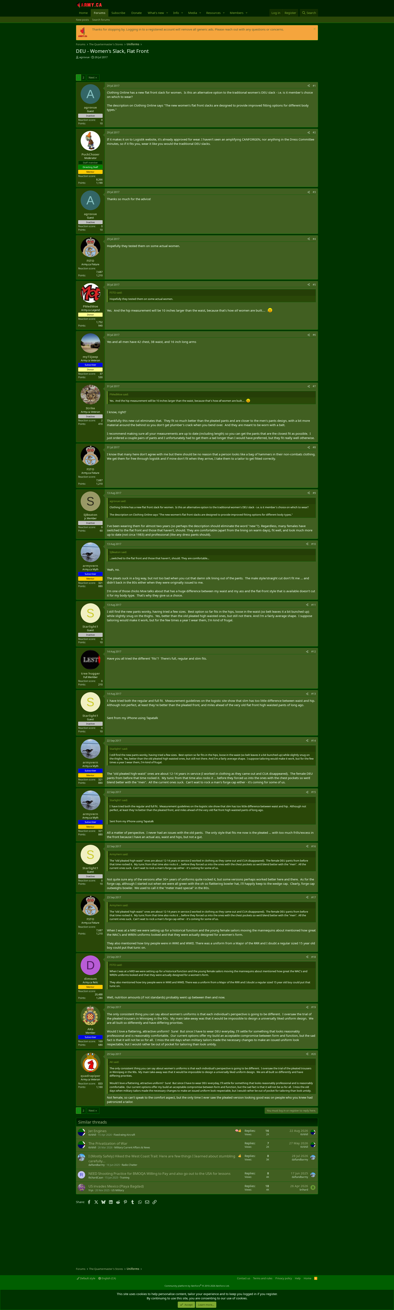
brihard (304, 1189)
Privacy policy (283, 1278)
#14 (313, 740)
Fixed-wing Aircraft (124, 1134)
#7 (314, 386)
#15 (313, 792)
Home (83, 13)
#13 (313, 693)
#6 (314, 335)
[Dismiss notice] (314, 29)
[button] (167, 13)
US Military (117, 1190)
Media (192, 13)
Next (92, 77)
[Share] (308, 86)
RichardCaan (95, 1177)
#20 (313, 1054)
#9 (314, 493)
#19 (313, 1007)
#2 (314, 132)
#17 (313, 897)
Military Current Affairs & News (132, 1147)
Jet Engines (97, 1131)
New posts (82, 20)
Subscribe (118, 13)
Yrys (90, 1190)
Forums (99, 13)
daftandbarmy (96, 1165)
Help (298, 1278)
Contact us (243, 1278)
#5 (314, 284)
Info (176, 13)
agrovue (84, 57)
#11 (313, 605)
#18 (313, 957)
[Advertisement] (124, 67)
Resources (213, 13)
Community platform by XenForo (197, 1285)
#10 (313, 544)
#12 (313, 651)
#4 (314, 239)
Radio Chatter (129, 1165)
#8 (314, 447)
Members (236, 13)
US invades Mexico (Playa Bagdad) (116, 1186)
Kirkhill (92, 1134)
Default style (87, 1278)
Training (124, 1177)
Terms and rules (262, 1278)
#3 (314, 192)
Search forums (101, 20)
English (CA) (108, 1278)
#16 (313, 846)
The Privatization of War (107, 1143)
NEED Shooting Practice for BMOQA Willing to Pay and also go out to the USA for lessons (159, 1173)
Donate (136, 13)
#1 (314, 85)
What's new (156, 13)
